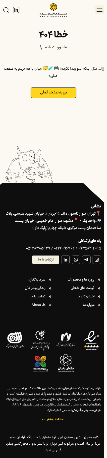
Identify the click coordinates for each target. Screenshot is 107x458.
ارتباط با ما (46, 259)
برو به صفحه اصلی (53, 92)
